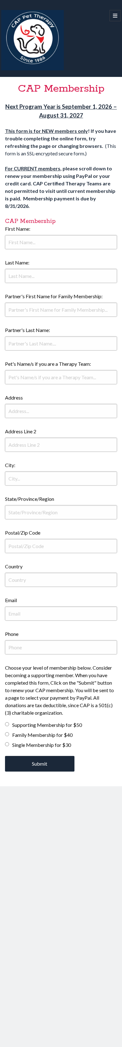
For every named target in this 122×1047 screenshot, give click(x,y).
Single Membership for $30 (41, 745)
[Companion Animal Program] (32, 69)
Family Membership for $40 (42, 735)
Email (11, 600)
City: (10, 465)
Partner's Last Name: (27, 330)
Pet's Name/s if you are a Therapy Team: (48, 364)
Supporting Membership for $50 (47, 725)
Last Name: (17, 262)
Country (14, 566)
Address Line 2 (20, 431)
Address (14, 397)
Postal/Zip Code (22, 533)
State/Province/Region (29, 499)
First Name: (17, 229)
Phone (11, 634)
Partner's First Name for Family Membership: (54, 296)
